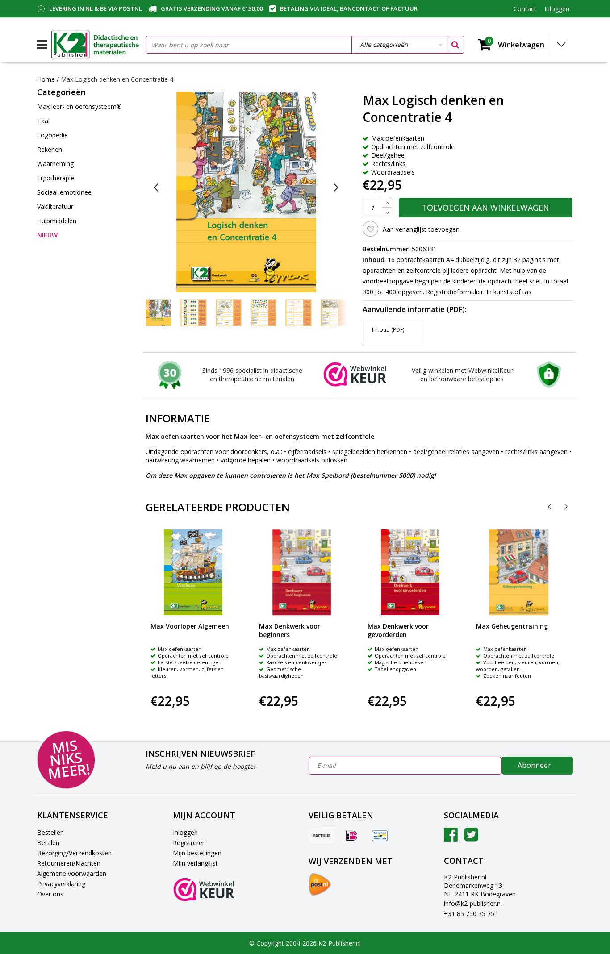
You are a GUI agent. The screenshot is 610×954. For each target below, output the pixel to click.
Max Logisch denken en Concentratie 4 (117, 79)
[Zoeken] (455, 45)
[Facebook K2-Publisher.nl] (451, 837)
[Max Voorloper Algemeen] (193, 572)
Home (46, 79)
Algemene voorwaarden (71, 873)
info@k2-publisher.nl (473, 903)
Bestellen (50, 832)
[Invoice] (322, 835)
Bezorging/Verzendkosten (74, 853)
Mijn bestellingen (197, 853)
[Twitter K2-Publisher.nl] (471, 837)
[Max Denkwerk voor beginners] (302, 572)
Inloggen (185, 832)
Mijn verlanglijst (195, 863)
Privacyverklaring (61, 883)
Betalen (48, 842)
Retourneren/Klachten (68, 863)
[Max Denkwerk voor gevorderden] (410, 572)
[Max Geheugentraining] (519, 572)
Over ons (50, 894)
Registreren (189, 842)
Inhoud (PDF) (388, 329)
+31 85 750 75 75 (469, 913)
